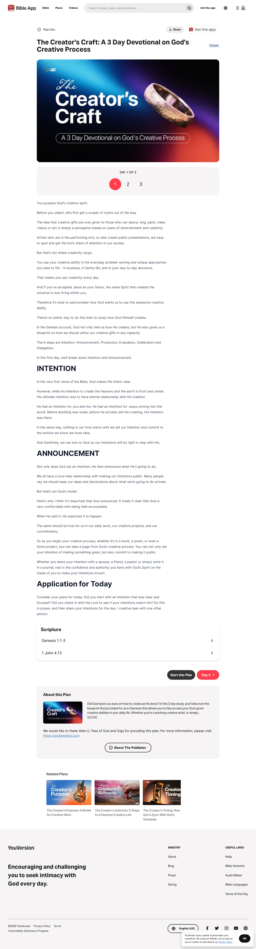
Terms (57, 926)
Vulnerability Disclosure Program (28, 930)
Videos (73, 7)
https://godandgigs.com (61, 736)
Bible (45, 7)
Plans (58, 7)
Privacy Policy (42, 926)
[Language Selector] (226, 8)
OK (245, 938)
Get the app (207, 7)
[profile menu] (240, 8)
